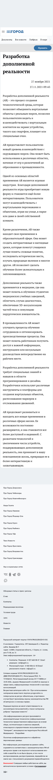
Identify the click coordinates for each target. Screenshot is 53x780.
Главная (6, 628)
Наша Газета (8, 505)
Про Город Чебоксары (12, 493)
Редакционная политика (13, 607)
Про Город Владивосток (13, 551)
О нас (5, 596)
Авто (5, 618)
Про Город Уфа (9, 534)
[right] (50, 40)
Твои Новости (9, 540)
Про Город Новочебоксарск (14, 498)
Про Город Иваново (11, 511)
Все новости (20, 39)
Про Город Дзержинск (12, 488)
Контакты (7, 602)
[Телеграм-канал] (14, 575)
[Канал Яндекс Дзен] (19, 575)
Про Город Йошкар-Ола (13, 516)
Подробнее (19, 733)
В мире (43, 39)
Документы (6, 39)
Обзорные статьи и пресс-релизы (17, 591)
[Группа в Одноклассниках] (10, 575)
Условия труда (9, 612)
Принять (42, 48)
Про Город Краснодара (12, 558)
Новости (6, 623)
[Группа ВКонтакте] (5, 575)
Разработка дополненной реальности (26, 96)
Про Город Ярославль (12, 546)
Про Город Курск (10, 523)
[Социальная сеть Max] (5, 580)
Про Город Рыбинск (11, 528)
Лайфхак (33, 39)
